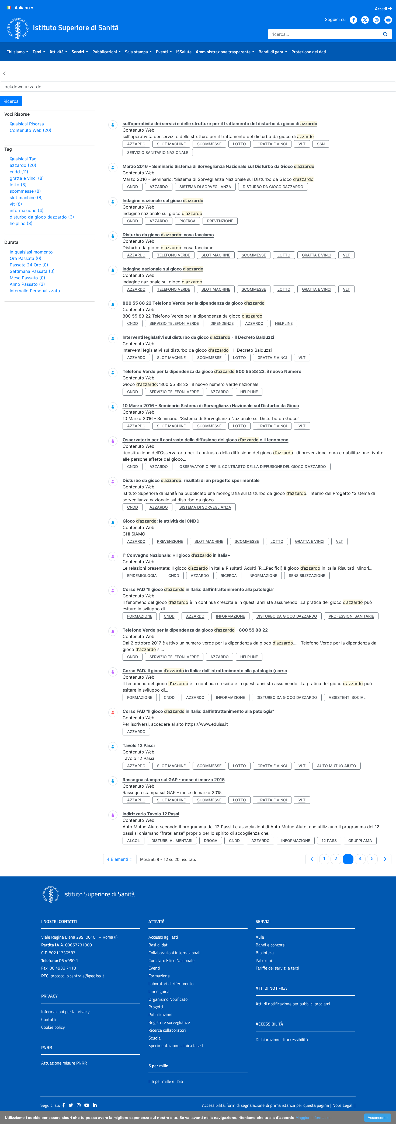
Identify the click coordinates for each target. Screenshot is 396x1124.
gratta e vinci (27, 178)
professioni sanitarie (351, 616)
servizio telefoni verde (174, 323)
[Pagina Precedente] (311, 859)
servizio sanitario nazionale (157, 152)
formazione (139, 616)
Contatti (48, 1019)
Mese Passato (27, 277)
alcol (133, 840)
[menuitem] (17, 51)
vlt (16, 204)
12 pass (329, 840)
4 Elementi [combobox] (117, 859)
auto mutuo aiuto (336, 765)
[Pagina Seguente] (385, 859)
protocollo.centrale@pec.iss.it (77, 976)
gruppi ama (360, 840)
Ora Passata (25, 258)
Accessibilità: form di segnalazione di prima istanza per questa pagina (265, 1105)
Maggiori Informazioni (314, 1117)
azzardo (23, 165)
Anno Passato (27, 284)
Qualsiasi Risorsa (27, 123)
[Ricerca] (385, 34)
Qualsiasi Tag (23, 158)
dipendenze (222, 323)
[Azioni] (9, 8)
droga (210, 840)
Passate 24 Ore (29, 264)
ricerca (187, 221)
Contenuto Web (30, 130)
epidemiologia (142, 575)
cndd (19, 171)
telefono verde (173, 255)
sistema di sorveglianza (205, 186)
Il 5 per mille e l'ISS (165, 1081)
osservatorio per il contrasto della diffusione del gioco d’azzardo (252, 466)
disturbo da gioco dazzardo (42, 217)
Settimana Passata (32, 271)
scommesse (25, 191)
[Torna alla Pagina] (4, 73)
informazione (27, 210)
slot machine (26, 197)
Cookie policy (53, 1027)
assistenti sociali (348, 697)
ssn (321, 144)
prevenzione (220, 221)
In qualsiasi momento (31, 252)
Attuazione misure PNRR (64, 1063)
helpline (21, 223)
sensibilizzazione (307, 575)
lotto (18, 184)
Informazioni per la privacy (65, 1011)
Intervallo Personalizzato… (37, 290)
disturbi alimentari (171, 840)
